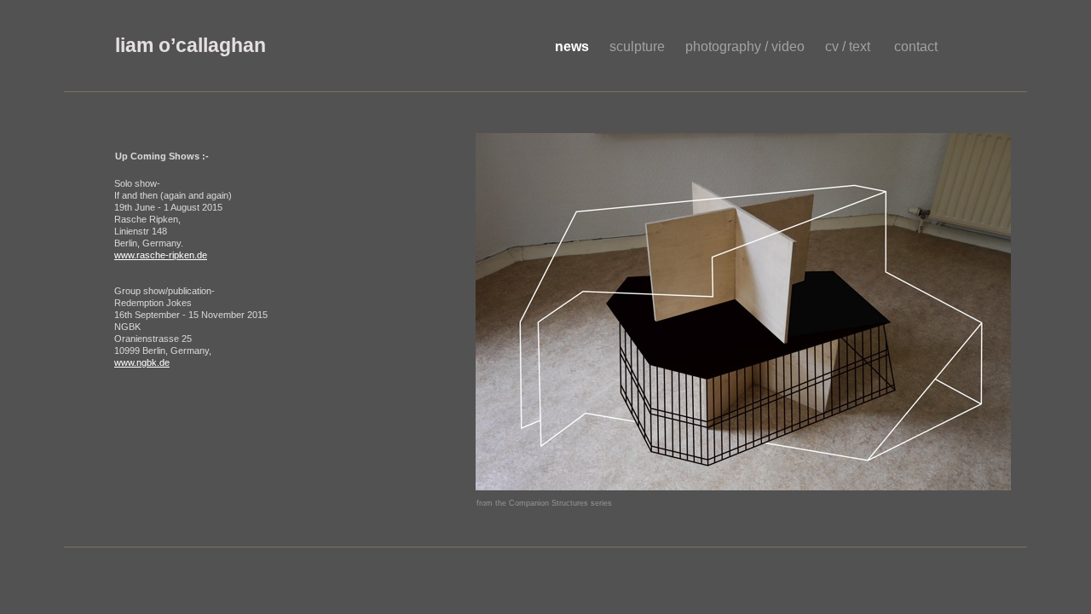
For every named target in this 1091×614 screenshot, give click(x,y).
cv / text (851, 46)
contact (916, 46)
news (573, 46)
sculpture (638, 46)
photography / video (746, 46)
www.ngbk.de (142, 362)
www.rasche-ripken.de (160, 255)
